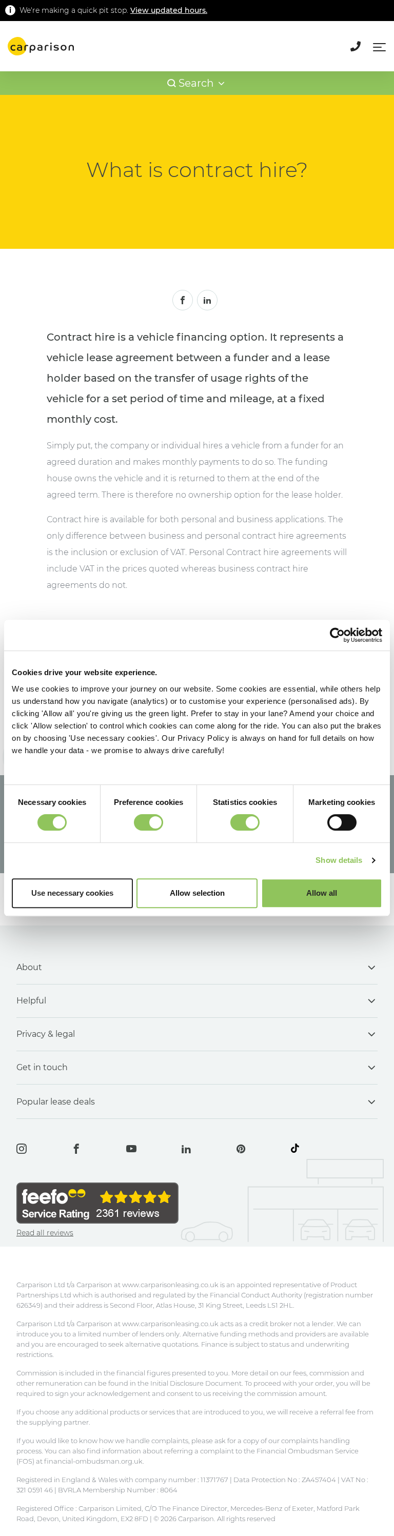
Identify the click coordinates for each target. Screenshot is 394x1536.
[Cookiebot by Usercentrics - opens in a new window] (337, 635)
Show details (339, 860)
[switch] (148, 822)
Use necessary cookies (72, 893)
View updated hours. (168, 10)
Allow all (321, 893)
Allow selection (197, 893)
